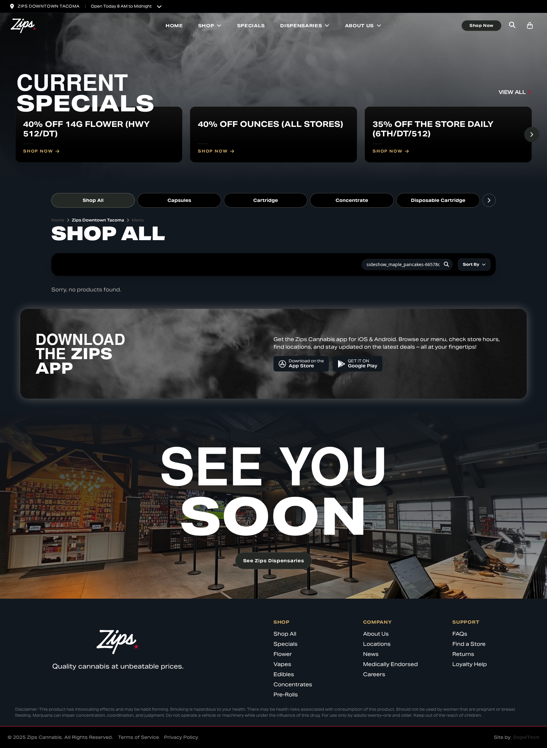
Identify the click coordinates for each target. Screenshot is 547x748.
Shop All (93, 200)
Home (174, 25)
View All (512, 92)
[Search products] (512, 25)
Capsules (179, 200)
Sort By (471, 264)
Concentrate (352, 200)
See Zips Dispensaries (273, 561)
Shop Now (481, 25)
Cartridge (265, 200)
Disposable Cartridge (438, 200)
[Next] (531, 134)
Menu (138, 220)
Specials (251, 25)
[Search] (446, 264)
